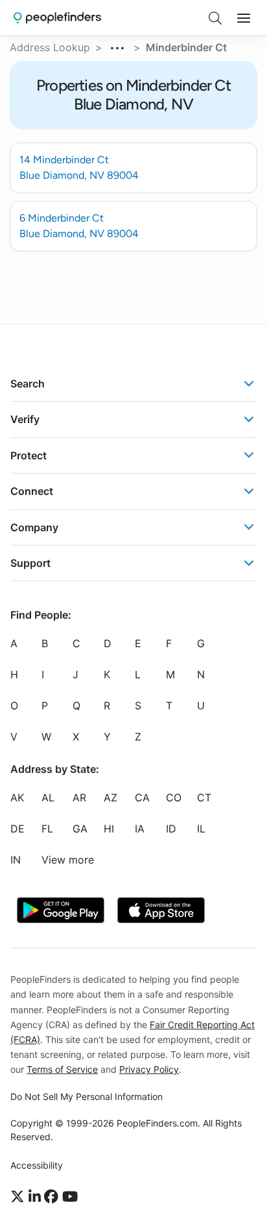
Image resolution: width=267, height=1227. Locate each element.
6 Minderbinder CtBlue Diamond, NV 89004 (79, 226)
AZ (110, 797)
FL (47, 828)
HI (109, 828)
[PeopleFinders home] (57, 17)
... (118, 46)
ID (171, 828)
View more (67, 859)
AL (47, 797)
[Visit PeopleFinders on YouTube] (70, 1196)
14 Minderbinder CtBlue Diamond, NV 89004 (79, 167)
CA (142, 797)
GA (80, 828)
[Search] (215, 18)
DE (17, 828)
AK (17, 797)
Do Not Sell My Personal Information (86, 1096)
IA (140, 828)
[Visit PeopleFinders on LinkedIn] (37, 1196)
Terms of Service (62, 1069)
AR (79, 797)
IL (201, 828)
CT (204, 797)
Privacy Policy (149, 1069)
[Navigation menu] (244, 18)
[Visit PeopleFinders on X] (19, 1196)
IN (15, 859)
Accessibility (36, 1165)
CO (173, 797)
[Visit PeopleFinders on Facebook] (53, 1196)
